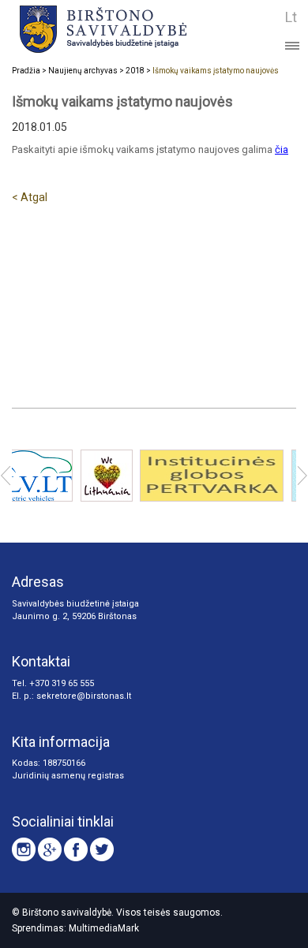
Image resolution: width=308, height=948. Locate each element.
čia (281, 149)
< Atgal (29, 197)
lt (291, 17)
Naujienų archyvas (83, 70)
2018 (135, 70)
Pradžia (26, 70)
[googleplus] (50, 849)
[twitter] (102, 849)
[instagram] (24, 849)
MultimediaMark (104, 928)
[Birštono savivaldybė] (128, 29)
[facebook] (76, 849)
